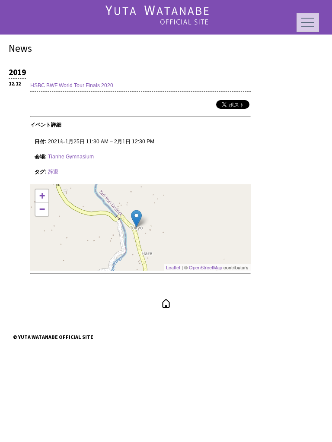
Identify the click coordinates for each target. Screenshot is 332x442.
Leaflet (173, 267)
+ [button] (42, 195)
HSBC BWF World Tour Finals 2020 (71, 85)
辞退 (53, 172)
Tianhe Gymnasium (71, 157)
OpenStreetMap (205, 267)
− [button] (42, 209)
